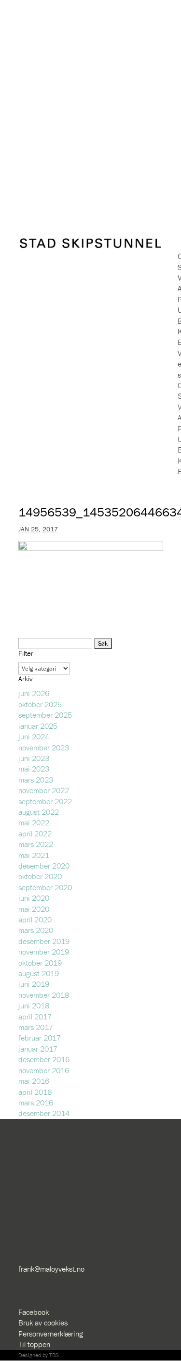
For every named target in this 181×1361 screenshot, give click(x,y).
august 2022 (38, 812)
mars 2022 (35, 844)
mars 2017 (35, 1027)
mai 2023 (33, 768)
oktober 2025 (40, 704)
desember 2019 (44, 941)
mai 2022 (33, 822)
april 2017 (35, 1016)
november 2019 (43, 951)
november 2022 (43, 790)
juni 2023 (33, 758)
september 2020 (45, 887)
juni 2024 (33, 736)
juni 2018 (33, 1005)
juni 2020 (33, 898)
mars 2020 (35, 930)
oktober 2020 (40, 876)
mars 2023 (35, 780)
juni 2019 (33, 984)
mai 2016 (33, 1081)
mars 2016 (35, 1102)
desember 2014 (44, 1113)
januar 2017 (37, 1049)
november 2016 (43, 1070)
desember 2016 (44, 1059)
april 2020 (35, 919)
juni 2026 (33, 693)
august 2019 (38, 973)
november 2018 (43, 995)
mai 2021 (33, 855)
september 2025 (45, 715)
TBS (54, 1355)
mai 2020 (33, 909)
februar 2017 (39, 1037)
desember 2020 (44, 866)
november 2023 (43, 747)
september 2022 (45, 801)
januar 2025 (37, 726)
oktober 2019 (40, 963)
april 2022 (35, 833)
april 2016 (35, 1092)
